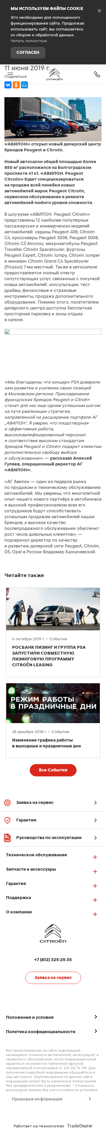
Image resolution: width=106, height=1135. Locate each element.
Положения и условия (30, 1017)
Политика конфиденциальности (40, 1032)
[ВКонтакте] (7, 84)
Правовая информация (37, 1099)
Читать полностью (29, 41)
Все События (53, 770)
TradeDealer (79, 1126)
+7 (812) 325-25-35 (97, 74)
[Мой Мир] (24, 84)
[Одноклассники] (16, 84)
